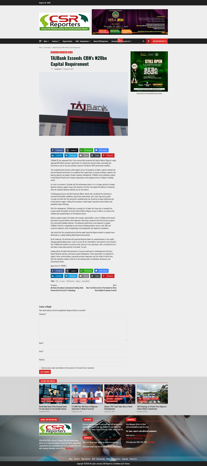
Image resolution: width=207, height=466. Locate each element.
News (45, 41)
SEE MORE (151, 442)
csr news (62, 281)
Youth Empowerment (112, 401)
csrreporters (58, 69)
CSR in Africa (54, 52)
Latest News (63, 52)
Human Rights (146, 399)
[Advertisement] (130, 21)
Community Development (80, 399)
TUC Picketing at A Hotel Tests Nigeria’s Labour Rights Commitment (152, 394)
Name (41, 343)
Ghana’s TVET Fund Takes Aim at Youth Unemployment (119, 394)
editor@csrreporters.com (143, 435)
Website (42, 359)
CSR (57, 281)
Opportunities (67, 41)
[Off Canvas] (40, 41)
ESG (66, 399)
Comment (43, 314)
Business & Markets (58, 399)
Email (41, 351)
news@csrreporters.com (134, 438)
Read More (70, 448)
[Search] (143, 41)
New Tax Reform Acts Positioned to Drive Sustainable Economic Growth (101, 288)
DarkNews (117, 463)
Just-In (43, 401)
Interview (116, 40)
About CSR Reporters (101, 41)
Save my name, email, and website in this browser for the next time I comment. (67, 368)
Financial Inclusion (124, 396)
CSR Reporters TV (159, 41)
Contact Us (126, 41)
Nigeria (70, 52)
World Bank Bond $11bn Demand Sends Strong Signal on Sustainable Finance (54, 394)
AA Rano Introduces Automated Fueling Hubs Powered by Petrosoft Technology (67, 288)
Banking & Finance (46, 399)
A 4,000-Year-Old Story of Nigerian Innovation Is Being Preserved (87, 394)
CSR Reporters (71, 281)
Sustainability (85, 281)
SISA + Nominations (82, 41)
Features (55, 41)
